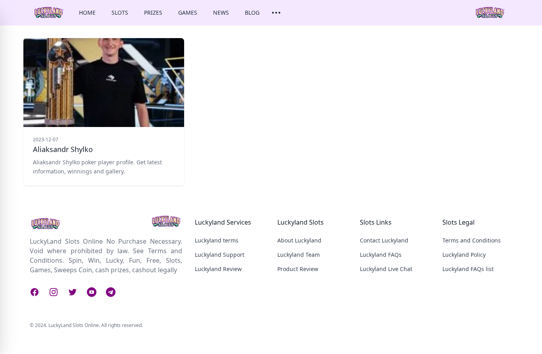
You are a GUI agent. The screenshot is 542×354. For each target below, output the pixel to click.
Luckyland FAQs (381, 254)
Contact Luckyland (384, 240)
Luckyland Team (298, 254)
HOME (87, 12)
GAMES (187, 12)
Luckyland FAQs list (468, 269)
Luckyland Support (219, 254)
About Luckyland (299, 240)
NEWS (221, 12)
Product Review (297, 269)
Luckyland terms (216, 240)
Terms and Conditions (471, 240)
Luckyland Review (218, 269)
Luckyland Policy (464, 254)
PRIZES (153, 12)
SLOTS (119, 12)
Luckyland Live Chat (386, 269)
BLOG (252, 12)
